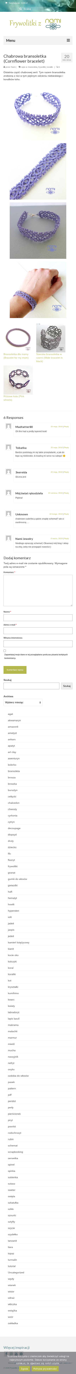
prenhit (12, 1126)
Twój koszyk (18, 3)
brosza (12, 777)
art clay (12, 752)
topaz (11, 1253)
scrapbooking (15, 1151)
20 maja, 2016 (57, 427)
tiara (10, 1247)
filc (9, 853)
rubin (11, 1139)
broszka (12, 783)
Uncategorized (16, 1272)
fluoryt (11, 860)
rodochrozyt (14, 1132)
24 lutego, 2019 (56, 514)
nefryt (11, 1063)
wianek (12, 1285)
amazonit (13, 726)
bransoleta (32, 67)
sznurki (12, 1215)
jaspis (11, 929)
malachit (12, 1031)
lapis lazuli (13, 1018)
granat (11, 872)
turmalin (12, 1259)
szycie (11, 1228)
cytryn (11, 821)
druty (11, 840)
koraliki (50, 67)
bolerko (12, 764)
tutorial (12, 1266)
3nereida (21, 472)
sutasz (11, 1183)
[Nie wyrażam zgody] (71, 1363)
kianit (11, 948)
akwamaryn (14, 720)
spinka (11, 1171)
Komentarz (9, 572)
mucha (12, 1050)
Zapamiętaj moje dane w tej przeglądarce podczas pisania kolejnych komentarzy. (36, 656)
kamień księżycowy (18, 942)
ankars (12, 739)
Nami (13, 67)
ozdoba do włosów (18, 1075)
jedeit (11, 936)
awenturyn (14, 758)
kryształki (13, 986)
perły (10, 1107)
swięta (11, 1196)
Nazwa (7, 612)
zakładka (13, 1323)
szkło (11, 1209)
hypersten (13, 910)
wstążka (12, 1310)
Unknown (21, 514)
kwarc (11, 999)
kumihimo (13, 993)
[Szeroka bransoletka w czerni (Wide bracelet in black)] (50, 337)
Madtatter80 (24, 426)
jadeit (11, 923)
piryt (10, 1120)
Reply (66, 427)
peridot (12, 1101)
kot (9, 980)
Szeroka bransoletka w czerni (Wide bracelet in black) (49, 358)
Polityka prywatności (45, 1368)
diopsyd (12, 834)
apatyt (11, 745)
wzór (10, 1316)
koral (10, 967)
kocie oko (13, 955)
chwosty (12, 809)
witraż (11, 1297)
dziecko (12, 847)
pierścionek (14, 1113)
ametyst (12, 733)
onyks (11, 1069)
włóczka (12, 1304)
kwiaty (11, 1005)
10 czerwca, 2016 (55, 493)
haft (10, 891)
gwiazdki (12, 885)
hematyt (12, 898)
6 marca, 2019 (57, 538)
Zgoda (24, 1368)
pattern (12, 1088)
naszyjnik (13, 1056)
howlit (11, 904)
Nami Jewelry (24, 538)
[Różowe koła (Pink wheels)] (18, 380)
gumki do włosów (17, 879)
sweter (11, 1190)
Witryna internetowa (13, 638)
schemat (12, 1145)
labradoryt (13, 1012)
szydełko (13, 1234)
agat (10, 714)
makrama (13, 1025)
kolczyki (12, 961)
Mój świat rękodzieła (29, 493)
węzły (11, 1278)
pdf (9, 1094)
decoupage (14, 828)
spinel (11, 1164)
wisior (11, 1291)
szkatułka (13, 1202)
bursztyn (12, 790)
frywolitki (42, 67)
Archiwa (8, 696)
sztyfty (11, 1221)
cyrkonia (12, 815)
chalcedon (13, 802)
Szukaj (7, 680)
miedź (11, 1044)
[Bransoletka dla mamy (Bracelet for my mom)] (18, 337)
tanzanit (12, 1240)
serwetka (13, 1158)
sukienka (13, 1177)
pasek (11, 1082)
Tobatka (21, 447)
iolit (10, 917)
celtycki (12, 796)
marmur (12, 1037)
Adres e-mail (10, 625)
